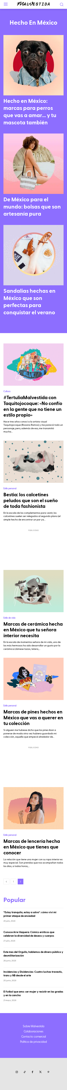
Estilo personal (9, 488)
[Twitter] (40, 1072)
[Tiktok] (24, 1072)
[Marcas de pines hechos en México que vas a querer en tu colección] (33, 679)
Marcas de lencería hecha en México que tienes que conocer (31, 847)
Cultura (6, 391)
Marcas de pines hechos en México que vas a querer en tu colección (33, 718)
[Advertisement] (33, 547)
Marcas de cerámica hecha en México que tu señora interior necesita (33, 630)
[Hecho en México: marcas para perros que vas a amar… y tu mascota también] (33, 65)
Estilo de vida (9, 617)
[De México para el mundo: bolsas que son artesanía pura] (33, 164)
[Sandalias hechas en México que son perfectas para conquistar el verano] (33, 255)
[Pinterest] (48, 1072)
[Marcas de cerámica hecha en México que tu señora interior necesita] (33, 591)
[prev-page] (6, 881)
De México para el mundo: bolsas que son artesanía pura (32, 207)
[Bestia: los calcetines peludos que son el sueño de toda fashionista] (33, 462)
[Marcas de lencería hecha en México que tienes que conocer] (33, 808)
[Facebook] (32, 1072)
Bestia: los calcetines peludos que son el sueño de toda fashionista (30, 500)
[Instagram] (17, 1072)
